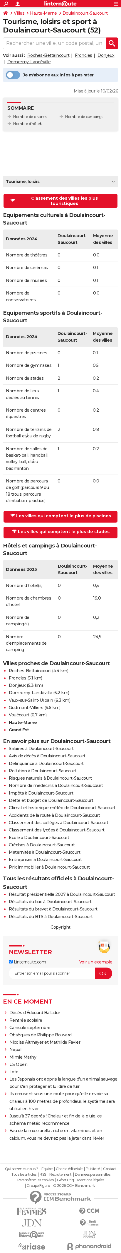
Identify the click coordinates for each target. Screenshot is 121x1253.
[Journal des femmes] (31, 1211)
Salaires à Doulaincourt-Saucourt (41, 748)
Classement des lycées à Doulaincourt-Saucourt (57, 830)
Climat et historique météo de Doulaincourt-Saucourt (62, 807)
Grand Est (19, 729)
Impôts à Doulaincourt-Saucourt (41, 793)
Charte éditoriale (69, 1169)
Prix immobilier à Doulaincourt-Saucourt (49, 867)
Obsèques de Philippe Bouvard (40, 1035)
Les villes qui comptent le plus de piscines (63, 515)
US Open (18, 1064)
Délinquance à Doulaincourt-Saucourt (46, 763)
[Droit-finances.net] (89, 1223)
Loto (14, 1071)
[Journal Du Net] (31, 1223)
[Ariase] (31, 1246)
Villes (19, 13)
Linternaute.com (29, 962)
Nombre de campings (84, 116)
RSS (43, 1174)
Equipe (47, 1169)
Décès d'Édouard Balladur (34, 1012)
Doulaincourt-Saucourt (85, 13)
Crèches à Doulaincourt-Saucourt (42, 845)
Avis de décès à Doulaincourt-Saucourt (47, 756)
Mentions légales (90, 1180)
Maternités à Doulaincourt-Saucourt (44, 852)
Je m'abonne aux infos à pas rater (58, 75)
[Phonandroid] (89, 1246)
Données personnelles (92, 1174)
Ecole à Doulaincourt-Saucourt (39, 837)
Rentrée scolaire (25, 1020)
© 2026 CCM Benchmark (74, 1186)
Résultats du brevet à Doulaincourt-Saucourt (53, 909)
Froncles (83, 55)
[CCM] (89, 1211)
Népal (15, 1049)
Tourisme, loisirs (23, 181)
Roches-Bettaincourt (48, 55)
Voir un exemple (95, 962)
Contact (109, 1169)
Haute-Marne (43, 13)
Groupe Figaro (38, 1186)
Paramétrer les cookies (35, 1180)
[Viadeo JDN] (89, 1234)
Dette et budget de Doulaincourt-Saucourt (51, 800)
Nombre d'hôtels (27, 123)
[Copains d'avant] (31, 1234)
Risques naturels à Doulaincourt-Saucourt (50, 778)
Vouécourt (19, 715)
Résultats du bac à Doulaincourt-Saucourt (50, 901)
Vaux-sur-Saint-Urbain (31, 700)
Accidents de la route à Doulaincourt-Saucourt (54, 815)
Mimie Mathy (22, 1057)
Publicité (93, 1169)
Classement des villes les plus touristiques (64, 201)
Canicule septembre (30, 1027)
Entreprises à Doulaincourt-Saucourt (45, 859)
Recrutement (60, 1174)
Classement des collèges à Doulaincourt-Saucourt (58, 822)
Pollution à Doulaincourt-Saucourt (42, 770)
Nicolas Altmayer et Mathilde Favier (44, 1042)
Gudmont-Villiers (26, 707)
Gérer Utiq (65, 1180)
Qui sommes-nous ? (21, 1169)
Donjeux (106, 55)
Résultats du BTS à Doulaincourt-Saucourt (51, 916)
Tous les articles (23, 1174)
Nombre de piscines (30, 116)
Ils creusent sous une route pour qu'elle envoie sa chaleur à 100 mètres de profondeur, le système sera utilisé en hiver (62, 1101)
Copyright (60, 927)
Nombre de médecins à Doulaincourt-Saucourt (56, 785)
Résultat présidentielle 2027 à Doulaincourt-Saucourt (62, 894)
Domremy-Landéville (29, 61)
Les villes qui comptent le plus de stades (64, 531)
